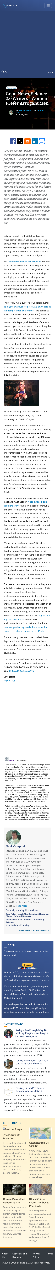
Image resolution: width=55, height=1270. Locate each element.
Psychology (11, 88)
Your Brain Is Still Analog (17, 925)
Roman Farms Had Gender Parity (14, 1200)
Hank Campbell (26, 110)
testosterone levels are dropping (24, 261)
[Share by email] (27, 141)
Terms (49, 1253)
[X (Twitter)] (5, 71)
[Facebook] (3, 71)
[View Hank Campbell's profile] (11, 112)
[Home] (11, 5)
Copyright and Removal (19, 1255)
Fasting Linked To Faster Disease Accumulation (29, 1089)
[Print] (42, 141)
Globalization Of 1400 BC (38, 1144)
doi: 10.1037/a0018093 (21, 670)
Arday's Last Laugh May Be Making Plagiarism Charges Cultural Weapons (27, 915)
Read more (21, 905)
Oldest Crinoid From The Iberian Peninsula (39, 1202)
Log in (50, 73)
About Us (5, 1255)
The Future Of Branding (11, 1136)
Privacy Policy (36, 1255)
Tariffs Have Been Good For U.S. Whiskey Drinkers (25, 920)
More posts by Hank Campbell (33, 930)
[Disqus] (27, 718)
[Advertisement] (27, 41)
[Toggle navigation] (48, 5)
